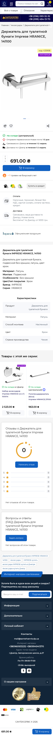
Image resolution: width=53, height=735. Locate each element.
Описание (29, 10)
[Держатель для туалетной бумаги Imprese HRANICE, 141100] (26, 84)
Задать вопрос (16, 538)
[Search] (42, 3)
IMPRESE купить (31, 560)
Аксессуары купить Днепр (14, 569)
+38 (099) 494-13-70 (39, 19)
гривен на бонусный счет (22, 175)
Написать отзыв (27, 464)
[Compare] (5, 126)
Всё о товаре (11, 10)
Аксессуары (15, 560)
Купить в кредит (36, 186)
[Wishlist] (11, 126)
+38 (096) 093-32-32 (39, 16)
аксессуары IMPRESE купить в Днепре (19, 564)
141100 (5, 560)
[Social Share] (48, 126)
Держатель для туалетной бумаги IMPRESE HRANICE (25, 556)
